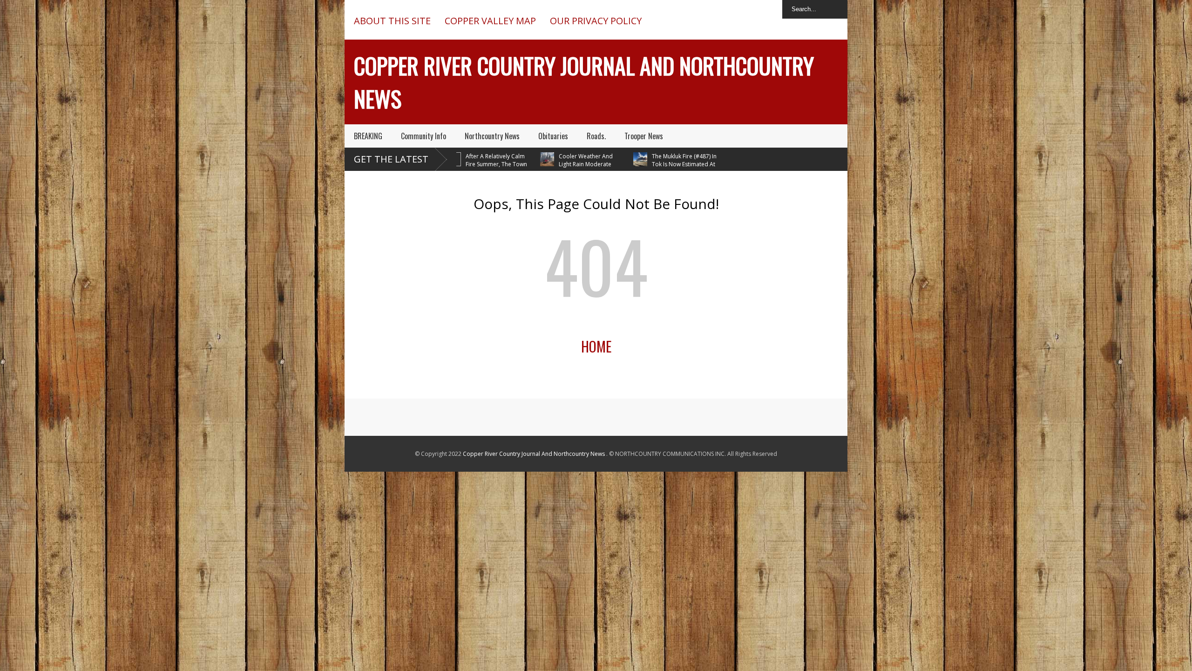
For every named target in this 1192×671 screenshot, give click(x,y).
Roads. (596, 136)
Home (596, 346)
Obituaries (553, 136)
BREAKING (368, 136)
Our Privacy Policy (596, 20)
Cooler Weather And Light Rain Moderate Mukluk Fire (563, 164)
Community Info (423, 136)
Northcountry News (492, 136)
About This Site (392, 20)
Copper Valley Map (490, 20)
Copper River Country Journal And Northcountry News (534, 454)
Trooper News (643, 136)
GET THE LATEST (391, 159)
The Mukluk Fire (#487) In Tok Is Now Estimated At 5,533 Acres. (661, 164)
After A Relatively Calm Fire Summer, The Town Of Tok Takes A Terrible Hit (473, 164)
